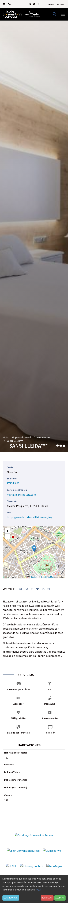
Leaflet (34, 576)
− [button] (7, 536)
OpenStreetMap (47, 576)
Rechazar (46, 897)
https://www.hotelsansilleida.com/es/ (29, 517)
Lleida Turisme (56, 4)
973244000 (13, 483)
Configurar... (10, 897)
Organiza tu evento (22, 437)
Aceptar (60, 897)
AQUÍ (38, 889)
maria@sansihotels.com (21, 494)
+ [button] (7, 531)
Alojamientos (43, 437)
